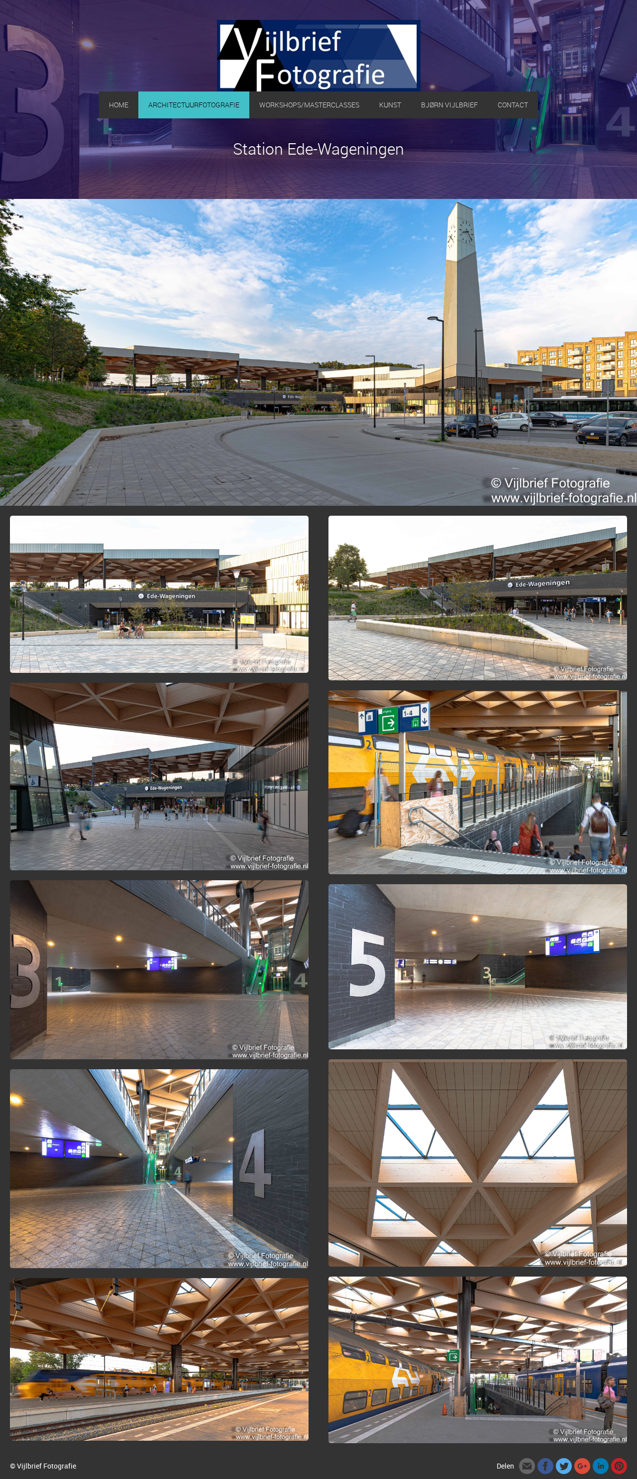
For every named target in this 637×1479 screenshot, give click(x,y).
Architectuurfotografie (193, 104)
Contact (513, 104)
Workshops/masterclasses (309, 104)
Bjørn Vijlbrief (449, 104)
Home (118, 104)
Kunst (390, 104)
